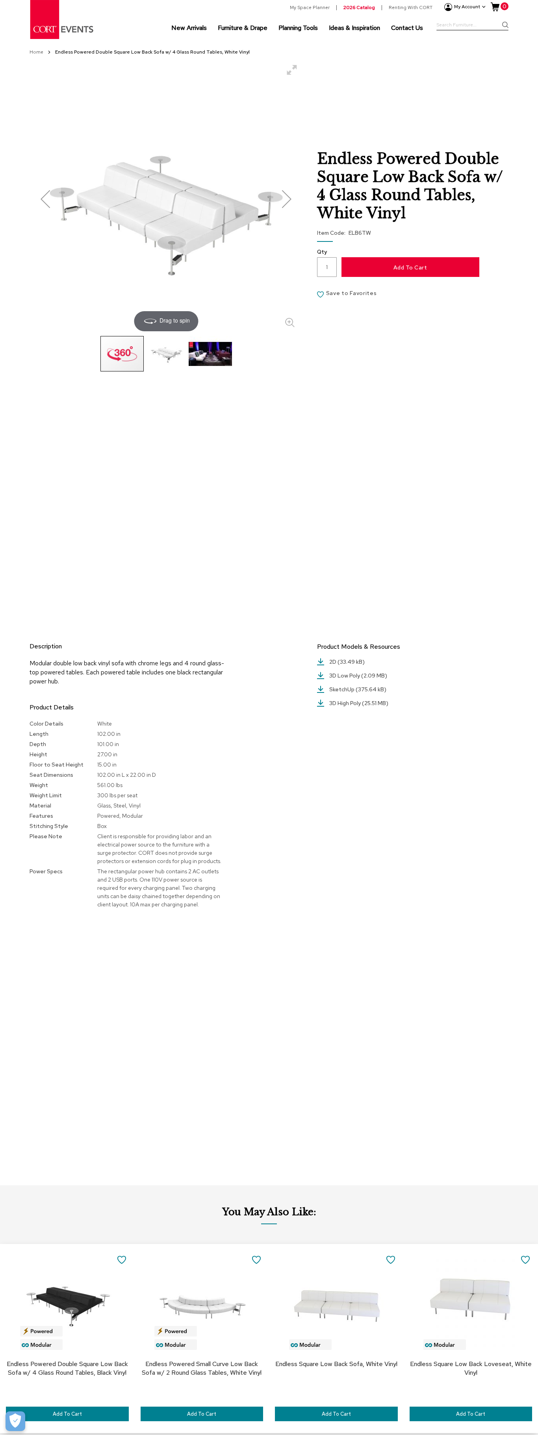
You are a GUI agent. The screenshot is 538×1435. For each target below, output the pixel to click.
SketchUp (342, 689)
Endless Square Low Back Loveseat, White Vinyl (471, 1368)
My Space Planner (310, 7)
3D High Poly (345, 703)
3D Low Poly (345, 675)
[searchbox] (472, 25)
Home (37, 52)
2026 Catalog (359, 7)
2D (333, 661)
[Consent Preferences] (15, 1421)
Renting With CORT (410, 7)
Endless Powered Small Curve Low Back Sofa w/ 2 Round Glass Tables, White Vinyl (202, 1368)
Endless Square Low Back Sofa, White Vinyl (336, 1364)
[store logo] (62, 19)
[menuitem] (189, 27)
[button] (45, 198)
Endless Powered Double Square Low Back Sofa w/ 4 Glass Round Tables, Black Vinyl (67, 1368)
